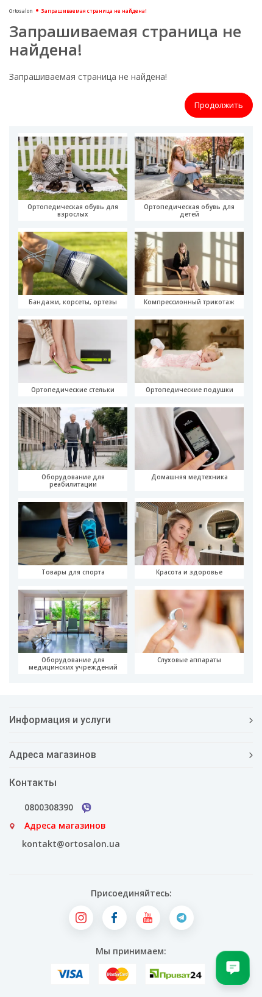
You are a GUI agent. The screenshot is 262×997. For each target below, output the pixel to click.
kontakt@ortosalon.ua (71, 843)
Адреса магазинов (65, 825)
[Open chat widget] (233, 968)
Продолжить (218, 104)
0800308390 (48, 807)
